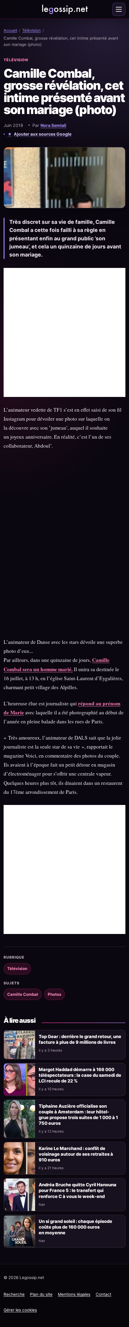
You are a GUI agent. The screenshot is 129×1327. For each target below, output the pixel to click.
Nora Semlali (53, 125)
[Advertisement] (64, 332)
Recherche (14, 1294)
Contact (103, 1294)
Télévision (31, 30)
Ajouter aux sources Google (42, 134)
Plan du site (41, 1294)
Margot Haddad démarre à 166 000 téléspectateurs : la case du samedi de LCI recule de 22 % (80, 1075)
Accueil (10, 30)
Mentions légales (74, 1294)
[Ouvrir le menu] (118, 9)
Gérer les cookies (20, 1309)
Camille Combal (22, 994)
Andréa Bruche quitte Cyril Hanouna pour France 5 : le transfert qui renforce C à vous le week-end (77, 1190)
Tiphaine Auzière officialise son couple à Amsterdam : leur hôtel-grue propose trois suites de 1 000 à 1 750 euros (78, 1114)
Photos (54, 994)
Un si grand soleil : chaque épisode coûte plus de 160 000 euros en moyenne (75, 1227)
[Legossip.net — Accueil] (64, 9)
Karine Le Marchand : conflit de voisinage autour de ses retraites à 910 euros (76, 1154)
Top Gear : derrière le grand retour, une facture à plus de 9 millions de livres (80, 1039)
